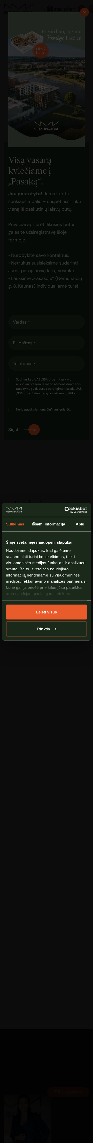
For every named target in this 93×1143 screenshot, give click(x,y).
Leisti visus (46, 612)
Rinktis (43, 629)
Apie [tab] (80, 524)
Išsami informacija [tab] (48, 524)
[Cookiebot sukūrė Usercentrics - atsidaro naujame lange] (65, 509)
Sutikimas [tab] (15, 524)
